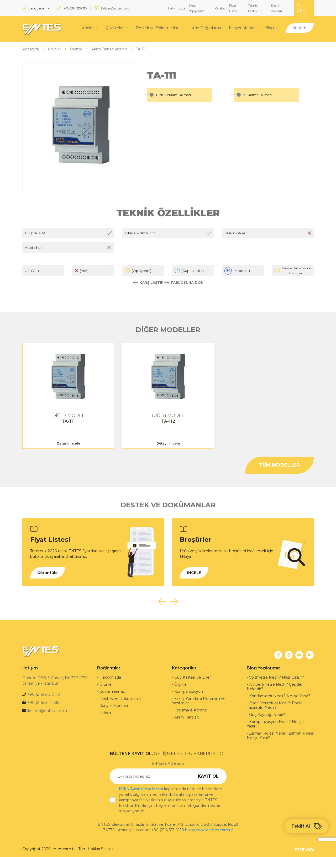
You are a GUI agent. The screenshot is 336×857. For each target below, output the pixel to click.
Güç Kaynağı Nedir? (267, 714)
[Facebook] (278, 655)
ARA (301, 10)
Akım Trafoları (186, 717)
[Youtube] (299, 655)
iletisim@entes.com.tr (115, 8)
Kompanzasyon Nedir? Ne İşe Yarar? (275, 724)
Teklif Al (300, 826)
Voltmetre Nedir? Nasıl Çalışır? (276, 677)
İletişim (299, 27)
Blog (269, 27)
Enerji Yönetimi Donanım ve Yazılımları (198, 700)
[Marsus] (304, 849)
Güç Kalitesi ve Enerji (193, 677)
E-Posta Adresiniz (168, 763)
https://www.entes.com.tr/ (209, 830)
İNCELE (194, 572)
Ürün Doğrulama (205, 27)
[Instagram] (289, 655)
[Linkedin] (310, 655)
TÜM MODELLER (279, 465)
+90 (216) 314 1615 (43, 702)
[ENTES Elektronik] (42, 29)
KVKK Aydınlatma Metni (141, 789)
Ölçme (180, 684)
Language (36, 8)
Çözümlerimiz (112, 691)
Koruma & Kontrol (190, 710)
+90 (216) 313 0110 (75, 8)
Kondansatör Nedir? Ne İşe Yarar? (279, 696)
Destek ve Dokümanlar (157, 27)
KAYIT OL (208, 776)
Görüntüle (47, 572)
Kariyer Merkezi (243, 27)
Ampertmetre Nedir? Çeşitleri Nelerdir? (275, 686)
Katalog (220, 8)
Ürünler (87, 27)
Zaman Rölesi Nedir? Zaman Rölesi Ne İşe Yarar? (280, 735)
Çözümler (115, 27)
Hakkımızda (176, 8)
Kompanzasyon (188, 691)
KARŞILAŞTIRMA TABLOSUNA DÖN (171, 282)
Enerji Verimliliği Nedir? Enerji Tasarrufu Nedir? (274, 705)
